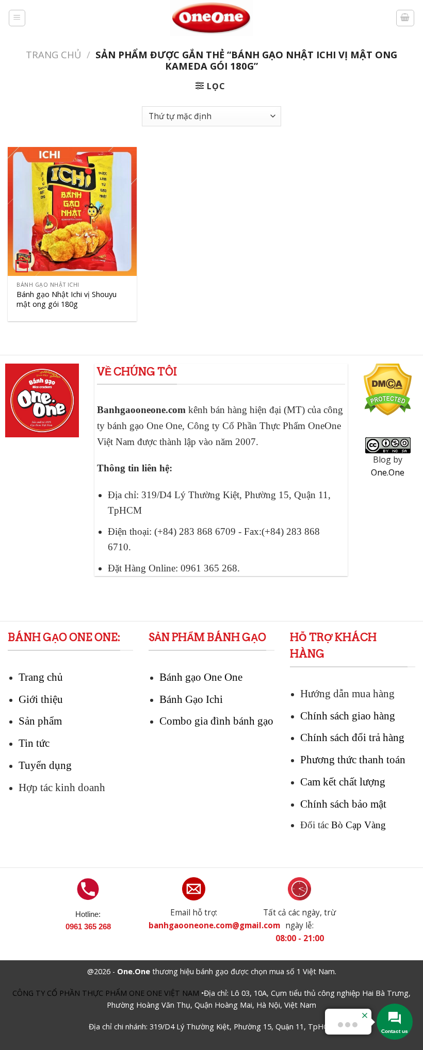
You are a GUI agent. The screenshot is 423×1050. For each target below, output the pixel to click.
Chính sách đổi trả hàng (352, 737)
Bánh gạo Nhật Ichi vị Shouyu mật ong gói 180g (67, 299)
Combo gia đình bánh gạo (216, 721)
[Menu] (17, 18)
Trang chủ (53, 54)
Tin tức (34, 743)
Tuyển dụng (45, 765)
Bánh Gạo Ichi (191, 699)
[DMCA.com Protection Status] (388, 396)
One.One (387, 472)
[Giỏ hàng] (405, 18)
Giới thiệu (41, 699)
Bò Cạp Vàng (358, 824)
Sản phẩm (40, 721)
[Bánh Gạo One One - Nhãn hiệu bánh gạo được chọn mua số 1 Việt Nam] (211, 18)
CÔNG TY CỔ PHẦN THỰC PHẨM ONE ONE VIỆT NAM (105, 993)
